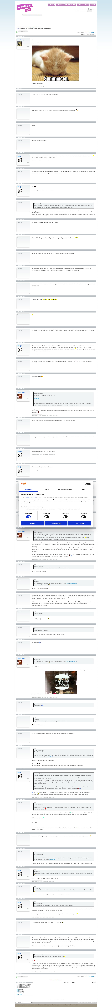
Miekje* (19, 156)
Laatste (92, 32)
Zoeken (38, 14)
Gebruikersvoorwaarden (58, 1004)
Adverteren (41, 1004)
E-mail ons (80, 1002)
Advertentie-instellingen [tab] (65, 489)
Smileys (18, 990)
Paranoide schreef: (38, 393)
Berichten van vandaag (31, 14)
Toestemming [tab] (28, 489)
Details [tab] (47, 489)
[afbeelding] (36, 398)
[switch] (46, 516)
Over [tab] (83, 489)
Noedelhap (20, 40)
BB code (18, 989)
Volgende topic (59, 979)
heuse (77, 827)
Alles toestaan (80, 523)
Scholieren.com (87, 1002)
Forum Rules (19, 994)
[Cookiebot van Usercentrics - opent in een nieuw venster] (84, 484)
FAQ (24, 14)
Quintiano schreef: (38, 566)
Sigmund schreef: (38, 628)
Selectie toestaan (56, 523)
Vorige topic (53, 979)
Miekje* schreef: (38, 532)
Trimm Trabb (21, 392)
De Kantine (37, 26)
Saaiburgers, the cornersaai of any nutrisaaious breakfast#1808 (35, 28)
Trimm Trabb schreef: (39, 750)
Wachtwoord (76, 10)
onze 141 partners (30, 497)
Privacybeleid (48, 1004)
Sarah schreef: (37, 204)
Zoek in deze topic (90, 34)
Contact (79, 1004)
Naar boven (93, 1002)
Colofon (67, 1004)
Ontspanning (31, 26)
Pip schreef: (37, 581)
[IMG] (18, 991)
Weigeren (32, 523)
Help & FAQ (73, 1004)
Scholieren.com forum (22, 26)
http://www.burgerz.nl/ (72, 583)
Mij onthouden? (92, 9)
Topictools (83, 34)
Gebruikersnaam (76, 9)
